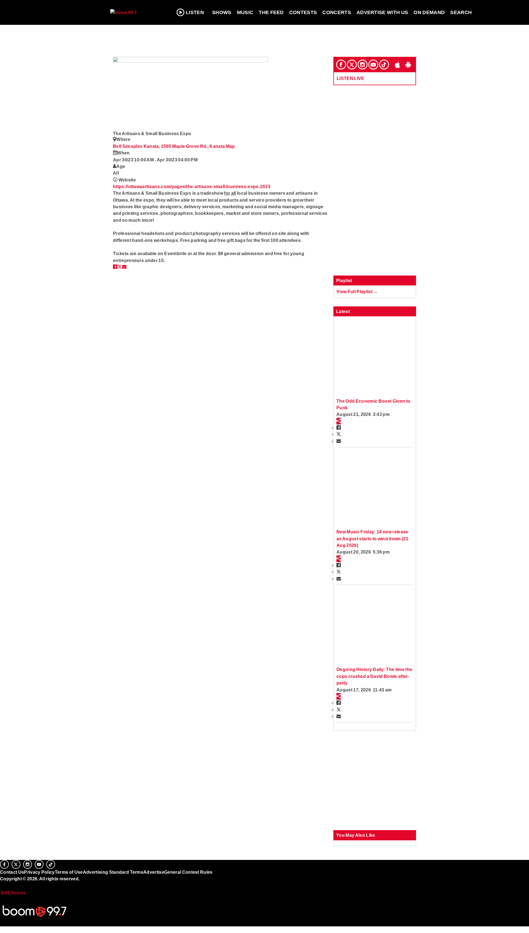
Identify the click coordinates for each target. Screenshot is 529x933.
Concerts (336, 12)
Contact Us (12, 872)
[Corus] (3, 884)
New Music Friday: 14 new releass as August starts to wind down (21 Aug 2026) (372, 538)
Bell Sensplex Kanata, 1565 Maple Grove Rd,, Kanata (169, 146)
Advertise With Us (382, 12)
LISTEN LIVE (351, 78)
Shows (221, 12)
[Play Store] (408, 64)
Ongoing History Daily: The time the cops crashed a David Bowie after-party (374, 676)
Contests (303, 12)
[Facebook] (341, 64)
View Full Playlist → (357, 291)
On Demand (429, 12)
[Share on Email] (124, 266)
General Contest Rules (188, 872)
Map (230, 146)
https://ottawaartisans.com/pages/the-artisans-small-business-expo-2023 (191, 186)
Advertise (153, 872)
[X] (352, 64)
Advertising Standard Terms (113, 872)
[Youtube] (373, 64)
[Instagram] (363, 64)
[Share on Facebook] (115, 266)
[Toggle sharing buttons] (338, 421)
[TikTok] (384, 64)
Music (245, 12)
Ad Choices (13, 892)
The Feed (271, 12)
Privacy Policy (39, 872)
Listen (195, 12)
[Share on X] (119, 266)
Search (461, 12)
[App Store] (398, 64)
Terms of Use (69, 872)
